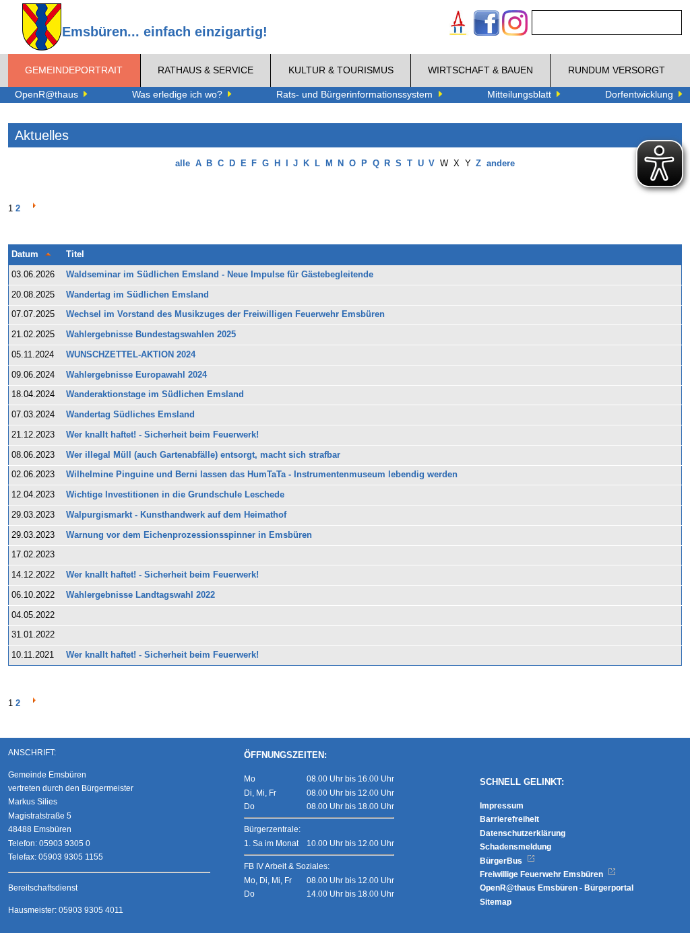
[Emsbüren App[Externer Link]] (458, 24)
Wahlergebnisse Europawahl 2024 (136, 375)
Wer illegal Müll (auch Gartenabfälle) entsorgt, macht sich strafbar (203, 455)
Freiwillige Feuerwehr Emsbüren (542, 874)
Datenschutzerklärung (522, 833)
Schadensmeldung (515, 847)
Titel (75, 254)
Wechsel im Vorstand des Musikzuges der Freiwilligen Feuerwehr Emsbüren (225, 314)
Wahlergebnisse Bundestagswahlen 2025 (151, 334)
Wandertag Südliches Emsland (130, 414)
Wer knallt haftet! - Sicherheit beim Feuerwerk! (162, 435)
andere (501, 163)
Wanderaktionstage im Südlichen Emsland (155, 394)
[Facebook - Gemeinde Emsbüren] (486, 24)
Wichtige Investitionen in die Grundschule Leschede (175, 494)
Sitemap (495, 902)
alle (182, 163)
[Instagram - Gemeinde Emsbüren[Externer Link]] (515, 24)
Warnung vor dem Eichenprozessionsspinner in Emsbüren (189, 535)
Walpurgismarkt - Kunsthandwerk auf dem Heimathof (176, 515)
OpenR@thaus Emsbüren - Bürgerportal (556, 888)
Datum (24, 254)
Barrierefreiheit (509, 819)
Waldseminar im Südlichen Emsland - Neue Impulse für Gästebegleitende (219, 274)
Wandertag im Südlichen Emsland (137, 295)
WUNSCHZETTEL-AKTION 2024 (130, 354)
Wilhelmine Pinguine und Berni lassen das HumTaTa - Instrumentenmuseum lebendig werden (262, 474)
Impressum (502, 805)
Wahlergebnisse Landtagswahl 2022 (140, 595)
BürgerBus (502, 861)
